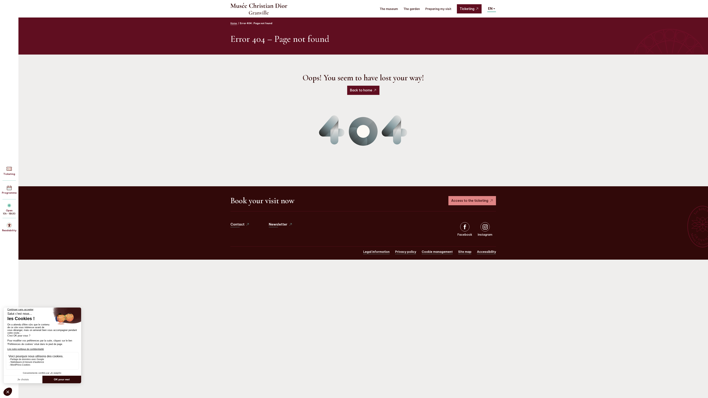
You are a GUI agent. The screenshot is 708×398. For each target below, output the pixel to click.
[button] (491, 8)
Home (233, 23)
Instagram (485, 234)
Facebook (464, 234)
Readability (9, 230)
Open (9, 210)
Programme (9, 192)
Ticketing (467, 9)
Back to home (361, 90)
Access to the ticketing (469, 200)
